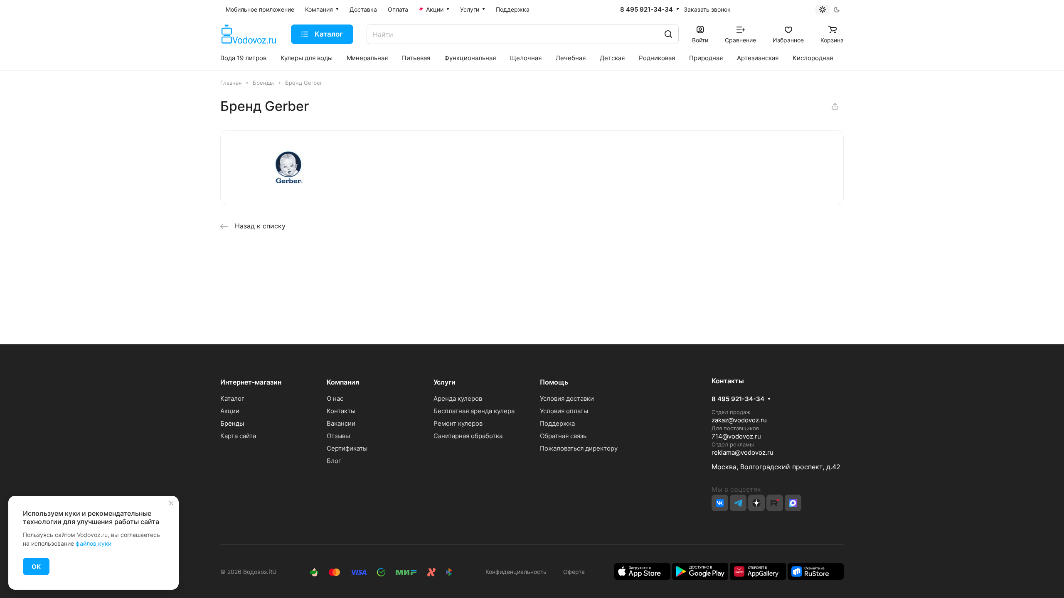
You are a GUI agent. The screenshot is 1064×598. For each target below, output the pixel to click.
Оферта (572, 571)
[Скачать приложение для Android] (700, 570)
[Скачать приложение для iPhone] (642, 570)
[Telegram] (738, 503)
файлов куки (93, 543)
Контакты (341, 411)
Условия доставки (567, 398)
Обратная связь (563, 436)
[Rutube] (774, 503)
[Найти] (668, 34)
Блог (334, 461)
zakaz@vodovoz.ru (739, 420)
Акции (229, 411)
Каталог (232, 398)
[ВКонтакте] (720, 503)
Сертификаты (347, 448)
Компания (343, 382)
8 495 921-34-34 (646, 9)
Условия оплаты (564, 411)
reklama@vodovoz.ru (742, 452)
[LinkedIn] (793, 503)
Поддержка (557, 423)
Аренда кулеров (457, 398)
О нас (335, 398)
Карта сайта (238, 436)
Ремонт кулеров (458, 423)
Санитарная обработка (467, 436)
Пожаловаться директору (579, 448)
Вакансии (341, 423)
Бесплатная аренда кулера (474, 411)
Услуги (444, 382)
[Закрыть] (171, 503)
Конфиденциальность (516, 571)
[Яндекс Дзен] (756, 503)
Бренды (232, 423)
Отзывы (338, 436)
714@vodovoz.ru (736, 436)
